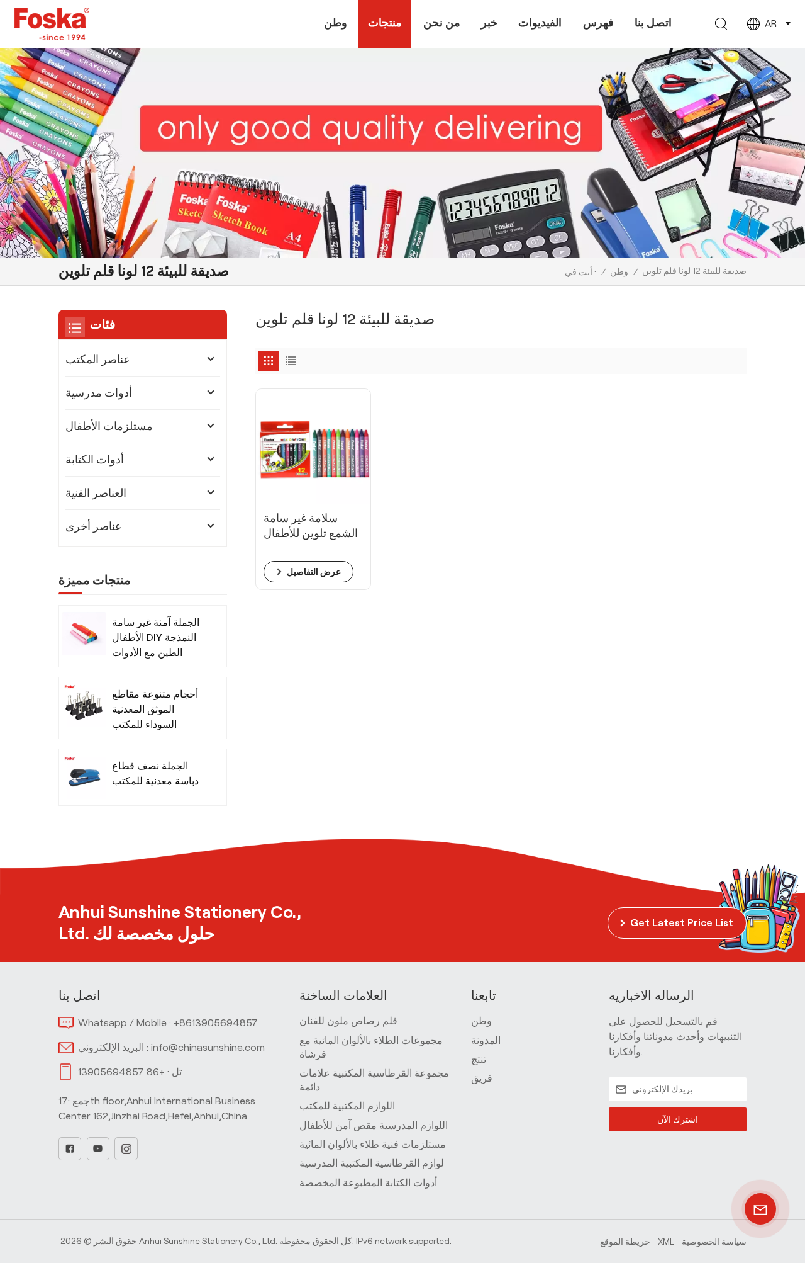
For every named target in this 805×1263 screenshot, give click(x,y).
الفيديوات (540, 22)
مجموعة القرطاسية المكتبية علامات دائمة (374, 1080)
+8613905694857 (216, 1022)
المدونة (486, 1040)
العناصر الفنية (95, 493)
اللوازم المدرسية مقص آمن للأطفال (373, 1125)
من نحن (441, 22)
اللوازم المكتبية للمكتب (347, 1106)
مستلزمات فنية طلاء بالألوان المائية (372, 1144)
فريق (481, 1078)
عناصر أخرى (93, 526)
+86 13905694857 (121, 1072)
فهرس (598, 22)
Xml (666, 1242)
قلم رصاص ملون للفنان (348, 1021)
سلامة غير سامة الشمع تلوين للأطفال (311, 526)
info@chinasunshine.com (208, 1047)
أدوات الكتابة (94, 459)
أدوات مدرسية (98, 393)
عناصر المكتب (97, 359)
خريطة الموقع (625, 1242)
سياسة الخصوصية (714, 1242)
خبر (489, 22)
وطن (335, 22)
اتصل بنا (653, 22)
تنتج (478, 1059)
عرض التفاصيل (314, 572)
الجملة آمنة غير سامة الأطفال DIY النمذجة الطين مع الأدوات (155, 637)
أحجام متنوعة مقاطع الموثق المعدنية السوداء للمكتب (155, 709)
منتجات (385, 22)
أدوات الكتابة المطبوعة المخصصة (368, 1182)
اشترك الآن (677, 1119)
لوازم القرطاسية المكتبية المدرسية (371, 1163)
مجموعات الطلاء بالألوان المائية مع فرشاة (371, 1047)
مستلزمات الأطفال (109, 426)
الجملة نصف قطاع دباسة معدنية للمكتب (155, 773)
